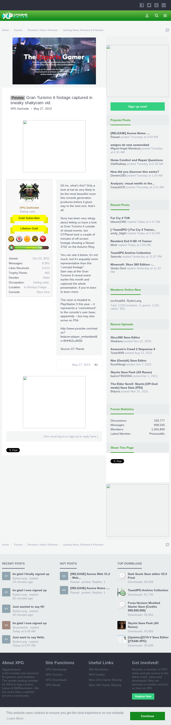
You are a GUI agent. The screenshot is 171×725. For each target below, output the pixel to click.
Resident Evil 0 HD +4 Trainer (131, 241)
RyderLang (134, 300)
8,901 (46, 263)
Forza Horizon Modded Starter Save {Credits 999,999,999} (144, 606)
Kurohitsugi (118, 364)
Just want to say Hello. (29, 637)
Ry (6, 576)
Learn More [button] (15, 718)
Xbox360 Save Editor (125, 337)
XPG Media (52, 685)
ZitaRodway (118, 163)
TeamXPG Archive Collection (131, 252)
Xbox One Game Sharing (105, 679)
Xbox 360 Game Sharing (105, 685)
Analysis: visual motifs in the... (133, 183)
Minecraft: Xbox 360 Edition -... (132, 264)
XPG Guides (97, 674)
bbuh (114, 245)
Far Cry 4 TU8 (120, 218)
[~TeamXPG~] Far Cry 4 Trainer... (133, 229)
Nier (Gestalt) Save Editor (128, 360)
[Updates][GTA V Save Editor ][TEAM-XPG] (148, 639)
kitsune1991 (119, 221)
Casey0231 (118, 187)
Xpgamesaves (11, 669)
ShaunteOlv (20, 627)
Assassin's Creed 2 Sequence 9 (133, 349)
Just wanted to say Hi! (28, 606)
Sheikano (117, 341)
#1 (96, 364)
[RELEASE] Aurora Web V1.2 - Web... (90, 575)
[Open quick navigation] (167, 30)
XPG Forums (54, 674)
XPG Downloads (56, 679)
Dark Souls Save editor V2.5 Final (147, 575)
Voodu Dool (118, 268)
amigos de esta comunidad (130, 145)
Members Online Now (126, 289)
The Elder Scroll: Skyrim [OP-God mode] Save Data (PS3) (134, 385)
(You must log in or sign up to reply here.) (70, 436)
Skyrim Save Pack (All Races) (131, 372)
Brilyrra (115, 391)
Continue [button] (147, 716)
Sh (6, 625)
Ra (63, 576)
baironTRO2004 (121, 376)
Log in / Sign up (147, 15)
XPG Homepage (56, 669)
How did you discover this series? (135, 171)
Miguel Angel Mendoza (126, 148)
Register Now (143, 696)
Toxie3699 (117, 352)
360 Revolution (98, 669)
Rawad (115, 137)
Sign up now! (137, 106)
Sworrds (116, 256)
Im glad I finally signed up (31, 574)
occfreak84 (118, 300)
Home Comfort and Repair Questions (137, 160)
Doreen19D (118, 175)
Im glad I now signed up (30, 590)
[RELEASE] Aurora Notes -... (130, 133)
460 (47, 272)
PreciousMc (157, 433)
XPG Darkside (19, 108)
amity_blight (118, 233)
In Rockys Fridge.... (37, 287)
